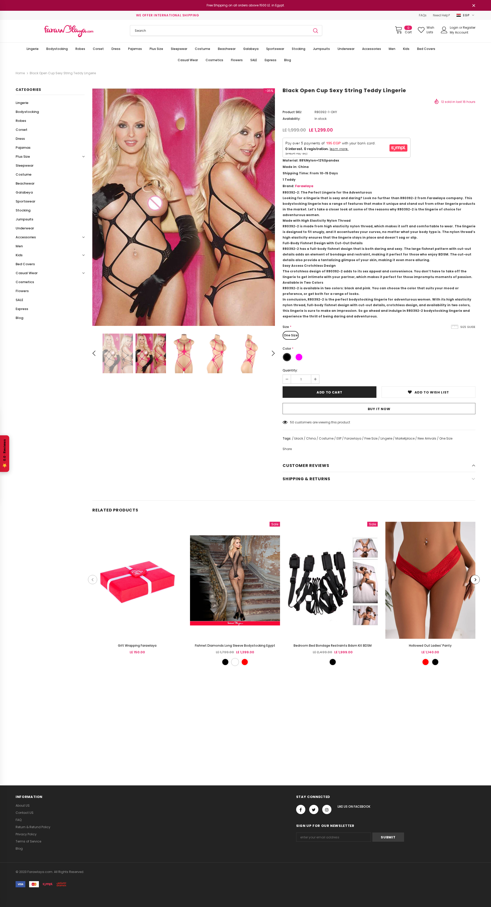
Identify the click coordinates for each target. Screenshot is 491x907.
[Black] (225, 662)
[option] (183, 207)
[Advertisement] (153, 723)
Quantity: (290, 370)
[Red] (245, 662)
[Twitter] (313, 809)
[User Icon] (444, 30)
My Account (459, 32)
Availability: (291, 118)
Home (20, 73)
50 (292, 422)
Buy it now (379, 409)
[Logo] (69, 31)
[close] (473, 5)
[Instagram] (326, 809)
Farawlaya (304, 186)
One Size (291, 335)
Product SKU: (292, 112)
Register (469, 27)
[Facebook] (300, 809)
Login (454, 27)
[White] (235, 662)
